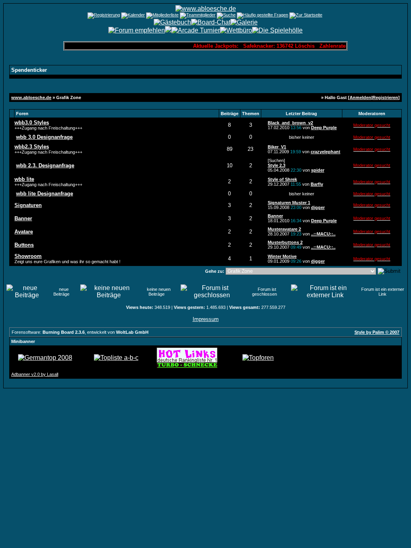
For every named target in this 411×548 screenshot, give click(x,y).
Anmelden (360, 97)
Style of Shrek (282, 179)
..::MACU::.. (323, 233)
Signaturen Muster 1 (289, 202)
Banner (275, 215)
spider (317, 170)
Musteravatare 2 (284, 229)
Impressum (206, 319)
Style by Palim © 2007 (376, 332)
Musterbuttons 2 (285, 242)
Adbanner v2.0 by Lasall (34, 374)
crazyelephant (325, 151)
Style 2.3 (276, 165)
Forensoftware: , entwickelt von (80, 332)
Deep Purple (324, 127)
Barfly (317, 184)
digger (318, 207)
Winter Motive (282, 256)
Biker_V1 (277, 146)
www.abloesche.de (31, 97)
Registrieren (385, 97)
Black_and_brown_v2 (290, 122)
